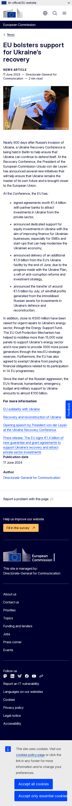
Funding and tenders (17, 626)
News (11, 34)
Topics (8, 618)
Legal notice (12, 716)
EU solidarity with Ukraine (21, 409)
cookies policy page (30, 755)
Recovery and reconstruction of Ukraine (32, 417)
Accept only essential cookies (42, 796)
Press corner (12, 642)
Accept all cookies (33, 784)
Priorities (9, 610)
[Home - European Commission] (13, 13)
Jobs (6, 634)
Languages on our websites (23, 692)
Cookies (9, 700)
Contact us (11, 602)
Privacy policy (13, 708)
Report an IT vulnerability (21, 684)
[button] (28, 499)
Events (8, 650)
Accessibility (12, 723)
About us (9, 594)
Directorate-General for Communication (31, 478)
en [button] (45, 13)
